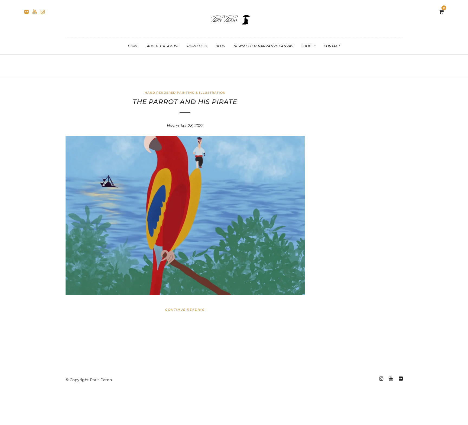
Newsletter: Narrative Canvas (263, 46)
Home (133, 46)
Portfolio (197, 46)
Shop (306, 46)
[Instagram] (43, 11)
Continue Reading (185, 310)
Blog (220, 46)
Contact (332, 46)
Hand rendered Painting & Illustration (185, 93)
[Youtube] (34, 11)
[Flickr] (26, 11)
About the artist (163, 46)
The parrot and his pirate (185, 102)
